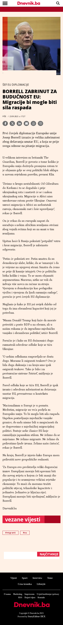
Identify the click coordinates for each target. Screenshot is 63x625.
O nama (7, 594)
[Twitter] (12, 123)
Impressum (29, 594)
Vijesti (13, 578)
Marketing (17, 594)
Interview (37, 578)
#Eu (25, 532)
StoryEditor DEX (36, 616)
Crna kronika (25, 584)
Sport (25, 578)
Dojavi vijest (30, 597)
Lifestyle (41, 584)
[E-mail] (26, 123)
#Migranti (10, 532)
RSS (20, 597)
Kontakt (41, 597)
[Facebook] (5, 123)
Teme (50, 578)
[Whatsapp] (33, 123)
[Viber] (40, 123)
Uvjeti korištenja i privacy (48, 594)
